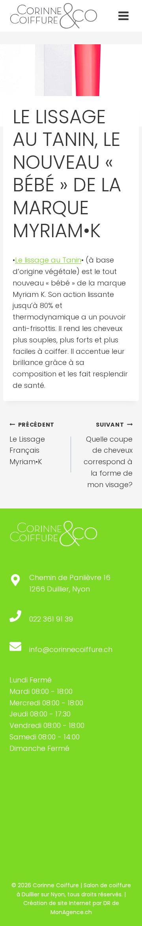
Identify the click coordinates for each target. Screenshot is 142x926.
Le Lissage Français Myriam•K (31, 444)
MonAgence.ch (71, 912)
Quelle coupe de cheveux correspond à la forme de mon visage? (108, 455)
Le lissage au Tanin (48, 260)
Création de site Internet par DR (66, 903)
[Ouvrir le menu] (123, 16)
